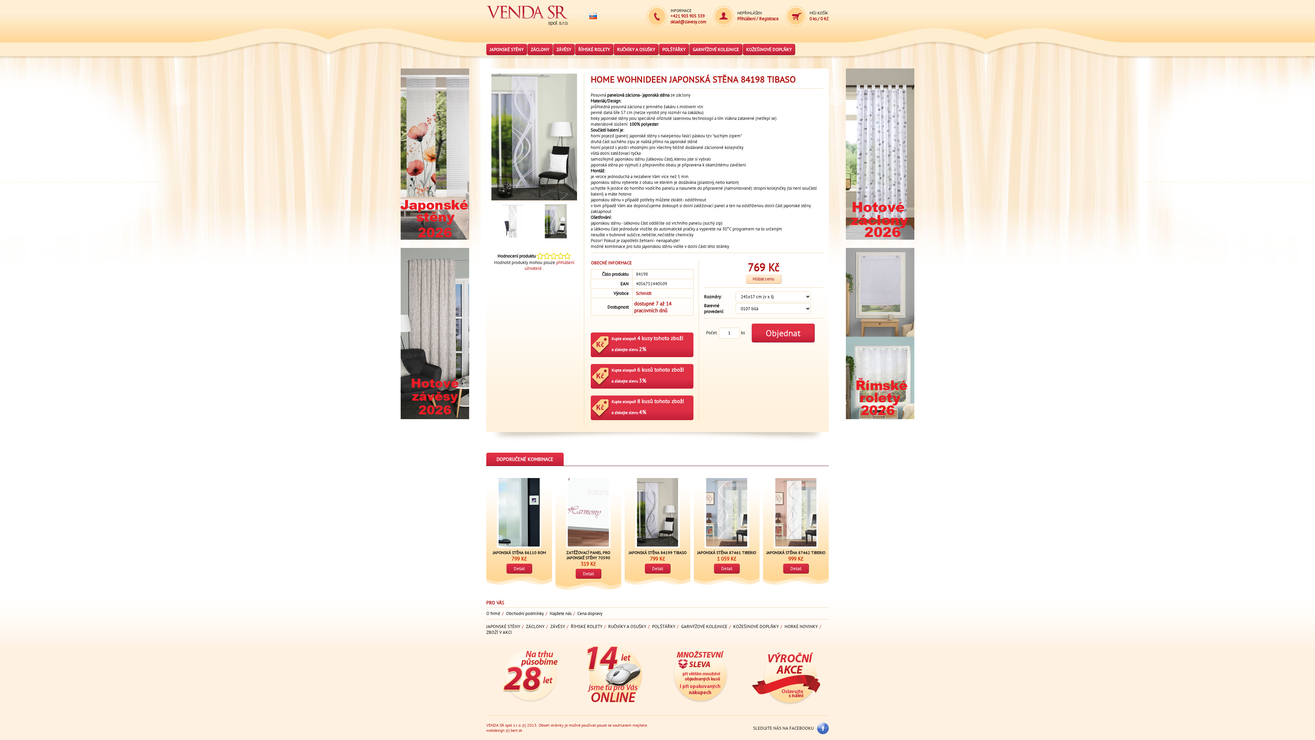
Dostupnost (618, 307)
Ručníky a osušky (636, 49)
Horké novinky (801, 626)
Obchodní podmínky (525, 613)
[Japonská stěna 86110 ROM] (519, 512)
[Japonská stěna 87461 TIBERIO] (726, 512)
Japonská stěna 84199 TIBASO (658, 552)
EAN (625, 284)
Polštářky (674, 49)
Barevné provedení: (714, 308)
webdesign (495, 730)
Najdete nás (561, 613)
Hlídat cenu (763, 279)
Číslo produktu (615, 274)
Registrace (769, 19)
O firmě (493, 613)
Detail (519, 569)
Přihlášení (746, 19)
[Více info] (435, 245)
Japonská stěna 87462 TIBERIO (795, 552)
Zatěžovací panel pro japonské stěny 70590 (588, 555)
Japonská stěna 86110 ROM (519, 552)
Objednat (783, 333)
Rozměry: (713, 297)
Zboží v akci (499, 632)
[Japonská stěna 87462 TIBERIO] (795, 512)
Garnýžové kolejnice (716, 49)
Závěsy (563, 49)
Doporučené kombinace (525, 459)
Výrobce (621, 293)
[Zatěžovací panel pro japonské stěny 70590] (588, 512)
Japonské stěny (507, 49)
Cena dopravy (589, 613)
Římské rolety (594, 49)
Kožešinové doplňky (769, 49)
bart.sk (516, 730)
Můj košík (819, 12)
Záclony (540, 49)
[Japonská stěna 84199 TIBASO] (657, 512)
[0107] (512, 221)
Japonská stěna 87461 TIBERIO (726, 552)
